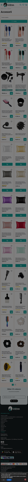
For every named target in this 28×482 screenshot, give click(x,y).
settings (10, 477)
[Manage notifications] (25, 479)
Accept (9, 479)
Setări (4, 479)
